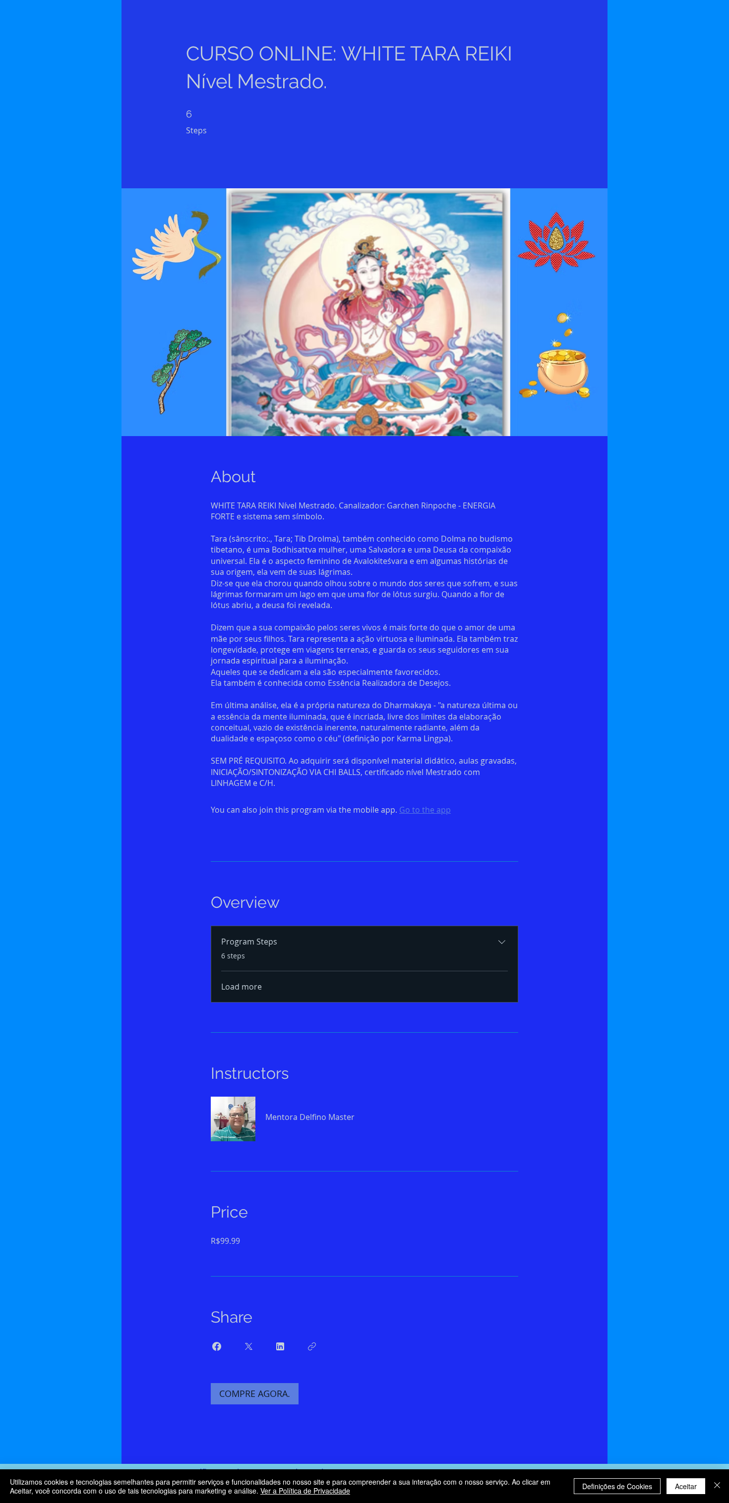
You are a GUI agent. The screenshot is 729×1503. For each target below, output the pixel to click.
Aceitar (686, 1486)
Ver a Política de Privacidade (305, 1491)
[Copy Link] (312, 1346)
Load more (241, 986)
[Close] (717, 1486)
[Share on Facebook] (217, 1346)
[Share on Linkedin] (280, 1346)
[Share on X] (248, 1346)
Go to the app (425, 809)
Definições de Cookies (617, 1486)
